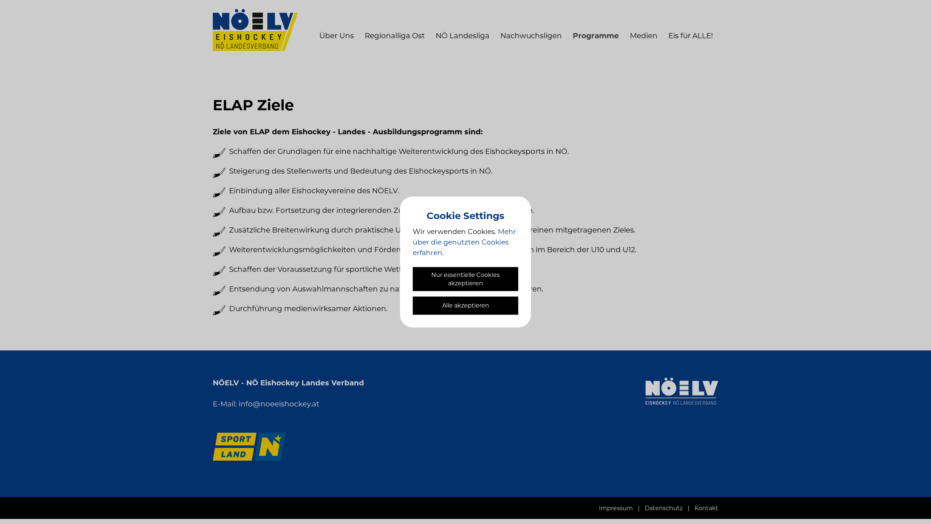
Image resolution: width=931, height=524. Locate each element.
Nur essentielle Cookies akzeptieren (465, 279)
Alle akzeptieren (465, 305)
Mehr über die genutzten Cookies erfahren (464, 242)
